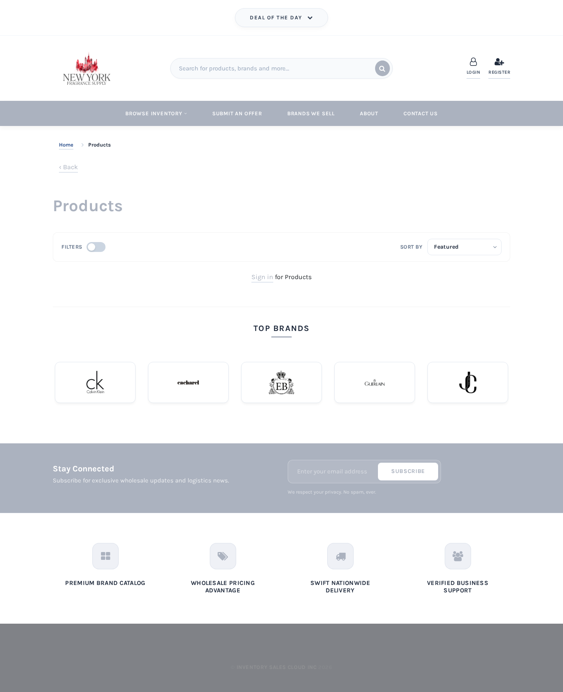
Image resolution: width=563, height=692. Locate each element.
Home (66, 145)
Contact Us (420, 113)
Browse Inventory (154, 113)
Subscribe (408, 471)
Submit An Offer (237, 113)
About (369, 113)
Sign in (262, 277)
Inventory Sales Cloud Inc (277, 667)
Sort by (411, 247)
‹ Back (68, 167)
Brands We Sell (311, 113)
